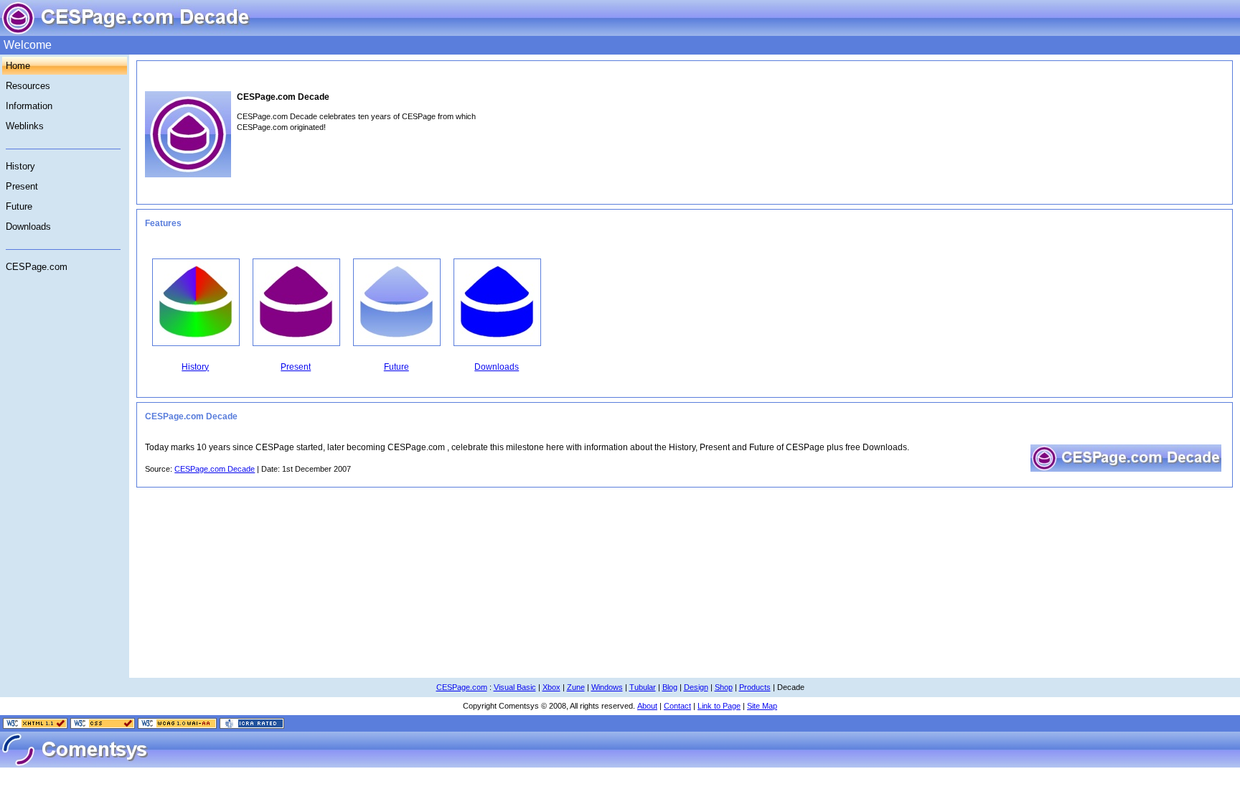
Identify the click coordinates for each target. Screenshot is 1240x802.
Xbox (551, 687)
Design (696, 687)
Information (29, 106)
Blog (669, 687)
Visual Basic (515, 687)
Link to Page (719, 705)
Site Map (762, 705)
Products (755, 687)
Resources (28, 85)
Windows (607, 687)
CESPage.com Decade (214, 469)
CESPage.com (36, 266)
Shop (724, 687)
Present (22, 186)
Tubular (642, 687)
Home (18, 65)
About (647, 705)
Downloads (28, 226)
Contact (677, 705)
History (20, 166)
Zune (576, 687)
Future (19, 206)
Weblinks (25, 126)
